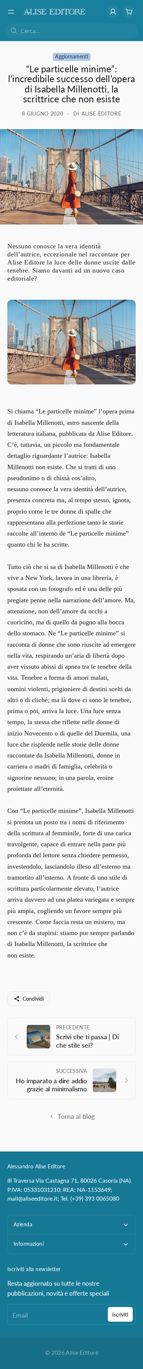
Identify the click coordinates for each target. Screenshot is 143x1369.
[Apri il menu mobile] (11, 11)
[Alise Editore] (54, 11)
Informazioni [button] (29, 1244)
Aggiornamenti (71, 56)
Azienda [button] (23, 1224)
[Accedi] (113, 11)
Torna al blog (76, 1116)
